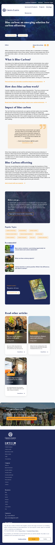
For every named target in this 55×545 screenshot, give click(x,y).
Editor (7, 45)
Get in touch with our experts (14, 183)
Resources (28, 13)
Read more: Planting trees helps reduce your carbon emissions (24, 102)
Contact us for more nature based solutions (21, 418)
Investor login (48, 2)
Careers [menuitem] (6, 482)
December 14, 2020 (27, 142)
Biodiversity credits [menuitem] (9, 451)
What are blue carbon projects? (24, 258)
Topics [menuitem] (6, 504)
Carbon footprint (22, 237)
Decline (45, 539)
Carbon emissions (43, 237)
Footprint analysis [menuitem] (8, 447)
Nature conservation (12, 234)
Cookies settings (22, 539)
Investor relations (31, 2)
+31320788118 (11, 515)
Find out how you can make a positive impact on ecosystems (24, 81)
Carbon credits (22, 35)
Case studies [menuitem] (8, 506)
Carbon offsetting (11, 35)
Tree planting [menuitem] (8, 458)
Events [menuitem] (6, 497)
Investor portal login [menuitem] (9, 474)
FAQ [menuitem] (6, 509)
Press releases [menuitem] (8, 479)
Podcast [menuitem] (6, 499)
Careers (40, 2)
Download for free (13, 292)
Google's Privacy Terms (32, 531)
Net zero (32, 237)
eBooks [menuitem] (6, 501)
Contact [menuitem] (6, 484)
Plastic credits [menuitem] (8, 454)
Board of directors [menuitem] (8, 467)
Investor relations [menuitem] (8, 470)
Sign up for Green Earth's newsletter (20, 214)
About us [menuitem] (7, 465)
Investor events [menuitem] (8, 472)
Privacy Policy (22, 531)
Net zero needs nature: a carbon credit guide (14, 337)
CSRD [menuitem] (6, 456)
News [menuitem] (6, 494)
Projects (41, 7)
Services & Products (31, 7)
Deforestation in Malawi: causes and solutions (38, 337)
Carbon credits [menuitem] (8, 449)
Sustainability (22, 230)
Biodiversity (39, 234)
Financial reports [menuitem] (8, 477)
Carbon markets (10, 237)
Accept (33, 539)
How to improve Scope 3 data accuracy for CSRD (14, 378)
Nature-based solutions (26, 234)
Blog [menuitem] (6, 492)
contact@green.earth (12, 518)
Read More (20, 351)
